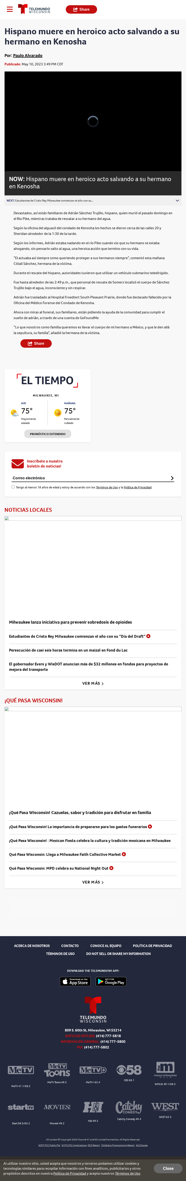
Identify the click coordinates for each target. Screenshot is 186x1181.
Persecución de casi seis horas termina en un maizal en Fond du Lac (68, 650)
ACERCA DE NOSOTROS (32, 945)
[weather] (14, 412)
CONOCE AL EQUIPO (105, 945)
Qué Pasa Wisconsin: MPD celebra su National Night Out (59, 868)
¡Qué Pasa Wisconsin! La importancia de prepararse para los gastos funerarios (78, 826)
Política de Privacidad (138, 487)
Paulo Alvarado (27, 55)
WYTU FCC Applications (74, 1145)
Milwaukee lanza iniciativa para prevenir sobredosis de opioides (70, 622)
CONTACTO (70, 945)
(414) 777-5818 (108, 1035)
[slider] (25, 156)
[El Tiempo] (47, 386)
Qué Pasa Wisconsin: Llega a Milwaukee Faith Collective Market (65, 854)
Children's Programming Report (118, 1145)
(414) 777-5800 (112, 1041)
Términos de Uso (107, 487)
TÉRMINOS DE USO (60, 953)
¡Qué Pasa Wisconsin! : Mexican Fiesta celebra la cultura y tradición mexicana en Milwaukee (90, 840)
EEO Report (94, 1145)
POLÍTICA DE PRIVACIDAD (152, 945)
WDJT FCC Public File (49, 1145)
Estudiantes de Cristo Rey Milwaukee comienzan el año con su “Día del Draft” (77, 636)
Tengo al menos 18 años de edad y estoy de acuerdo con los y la (84, 487)
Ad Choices (142, 1145)
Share (84, 9)
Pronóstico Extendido (48, 434)
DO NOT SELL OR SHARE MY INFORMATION (118, 953)
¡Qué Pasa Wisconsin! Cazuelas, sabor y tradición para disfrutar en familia (80, 812)
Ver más (91, 683)
